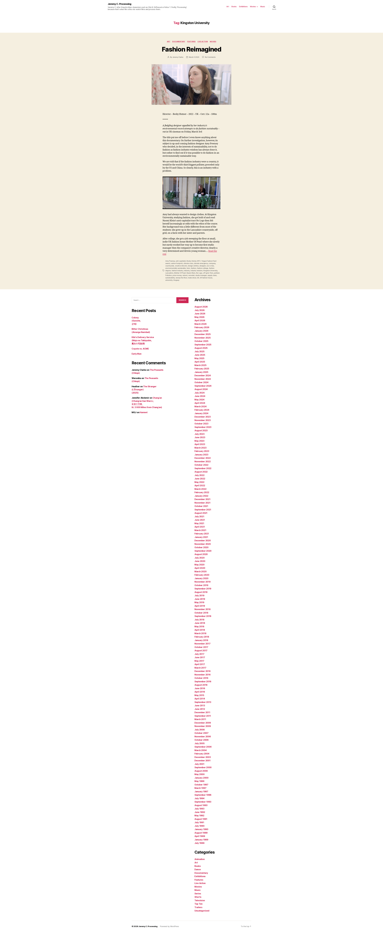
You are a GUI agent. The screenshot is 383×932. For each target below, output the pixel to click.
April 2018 (199, 630)
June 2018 (199, 623)
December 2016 (202, 671)
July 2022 (199, 475)
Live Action (203, 41)
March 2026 (200, 324)
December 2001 (202, 760)
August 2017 (200, 650)
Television (199, 900)
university (168, 280)
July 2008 (199, 729)
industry (187, 271)
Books (234, 6)
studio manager (201, 275)
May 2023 (199, 441)
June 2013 (199, 705)
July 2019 (199, 595)
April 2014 (199, 698)
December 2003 (202, 757)
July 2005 (199, 743)
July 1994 (199, 798)
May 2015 (199, 695)
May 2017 (199, 661)
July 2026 (199, 310)
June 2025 (199, 355)
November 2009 (202, 726)
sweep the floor (181, 278)
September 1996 (202, 795)
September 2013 (202, 702)
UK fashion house (206, 278)
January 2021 (201, 537)
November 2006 (202, 736)
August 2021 (200, 513)
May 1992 (199, 815)
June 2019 (199, 599)
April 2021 (199, 527)
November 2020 (202, 544)
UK (198, 278)
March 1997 (200, 788)
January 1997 (201, 791)
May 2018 (199, 626)
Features (191, 41)
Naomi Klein (191, 273)
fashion (193, 268)
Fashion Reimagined (191, 49)
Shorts (197, 897)
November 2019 (202, 582)
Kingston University (210, 271)
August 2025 (201, 348)
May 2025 (199, 358)
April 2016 (199, 692)
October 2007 (201, 733)
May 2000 (199, 774)
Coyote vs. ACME (140, 348)
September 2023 (202, 427)
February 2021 (201, 533)
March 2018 (200, 633)
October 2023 (201, 423)
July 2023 (199, 434)
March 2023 (200, 448)
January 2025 (201, 372)
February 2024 (201, 410)
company (212, 263)
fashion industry (177, 271)
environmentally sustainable (175, 268)
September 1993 (202, 802)
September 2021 (202, 509)
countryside (169, 266)
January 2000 (201, 778)
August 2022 (201, 472)
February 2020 (201, 575)
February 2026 (201, 327)
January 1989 (201, 839)
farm (188, 268)
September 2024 (202, 386)
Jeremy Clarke (177, 57)
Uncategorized (201, 910)
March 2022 (200, 489)
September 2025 (202, 344)
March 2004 (200, 750)
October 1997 (201, 784)
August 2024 (201, 389)
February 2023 (201, 451)
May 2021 (199, 523)
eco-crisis (210, 266)
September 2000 (203, 767)
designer (202, 266)
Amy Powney (170, 261)
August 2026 (201, 307)
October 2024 (201, 382)
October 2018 (201, 613)
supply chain (212, 275)
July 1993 (199, 808)
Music (262, 6)
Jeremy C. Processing (119, 4)
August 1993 (200, 805)
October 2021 (201, 506)
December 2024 (202, 375)
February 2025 (201, 368)
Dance (197, 869)
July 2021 (199, 516)
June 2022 (199, 478)
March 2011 (200, 719)
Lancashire (169, 273)
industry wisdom (196, 271)
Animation (199, 859)
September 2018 (202, 616)
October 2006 (201, 740)
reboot (185, 275)
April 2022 (199, 485)
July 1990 (199, 826)
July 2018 (199, 619)
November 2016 (202, 674)
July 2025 (199, 351)
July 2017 (199, 654)
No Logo (199, 273)
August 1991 (200, 819)
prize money (177, 275)
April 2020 (199, 568)
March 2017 (200, 668)
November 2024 (202, 379)
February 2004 (201, 753)
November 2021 (202, 503)
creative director (181, 266)
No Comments (210, 57)
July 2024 (199, 393)
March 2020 (200, 571)
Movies (253, 6)
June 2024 (199, 396)
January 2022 (201, 496)
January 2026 (201, 331)
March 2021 (200, 530)
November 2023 (202, 420)
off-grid (206, 273)
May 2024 (199, 399)
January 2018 (201, 640)
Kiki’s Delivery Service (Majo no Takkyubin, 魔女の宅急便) (143, 340)
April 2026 (199, 320)
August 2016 (200, 685)
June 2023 (199, 437)
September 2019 (202, 588)
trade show (192, 278)
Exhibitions (243, 6)
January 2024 (201, 413)
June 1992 (199, 812)
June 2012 (199, 709)
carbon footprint (177, 263)
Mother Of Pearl (180, 273)
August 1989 (201, 833)
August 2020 (201, 554)
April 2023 (199, 444)
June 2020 (199, 561)
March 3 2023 (194, 57)
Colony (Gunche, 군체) (136, 320)
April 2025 (199, 362)
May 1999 (199, 781)
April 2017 (199, 664)
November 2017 (202, 643)
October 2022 (201, 465)
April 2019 (199, 606)
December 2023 (202, 417)
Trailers (198, 907)
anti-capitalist (181, 261)
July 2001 (199, 764)
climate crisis (188, 263)
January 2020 (201, 578)
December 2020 (202, 540)
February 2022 (201, 492)
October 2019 (201, 585)
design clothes (193, 266)
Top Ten (198, 904)
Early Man (136, 354)
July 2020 (199, 558)
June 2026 (199, 313)
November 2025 (202, 338)
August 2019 (200, 592)
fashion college (202, 268)
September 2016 (202, 681)
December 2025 (202, 334)
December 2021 (202, 499)
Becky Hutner (191, 261)
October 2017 (201, 647)
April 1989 (199, 836)
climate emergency (201, 263)
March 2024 (200, 406)
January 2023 (201, 454)
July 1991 (199, 822)
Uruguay (176, 280)
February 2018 (201, 637)
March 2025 (200, 365)
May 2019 (199, 602)
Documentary (178, 41)
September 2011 (202, 716)
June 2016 (199, 688)
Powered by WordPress (169, 926)
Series (197, 893)
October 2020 (201, 547)
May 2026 (199, 317)
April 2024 (199, 403)
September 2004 (203, 747)
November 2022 (202, 461)
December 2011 (202, 712)
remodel (191, 275)
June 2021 (199, 520)
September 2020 (202, 551)
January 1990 (201, 829)
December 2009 (202, 723)
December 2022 (202, 458)
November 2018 (202, 609)
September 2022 (202, 468)
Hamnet (143, 412)
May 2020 (199, 564)
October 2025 (201, 341)
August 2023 (201, 430)
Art (227, 6)
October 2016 (201, 678)
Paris (211, 273)
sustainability (170, 278)
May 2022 (199, 482)
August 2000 (201, 771)
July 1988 (199, 843)
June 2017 (199, 657)
